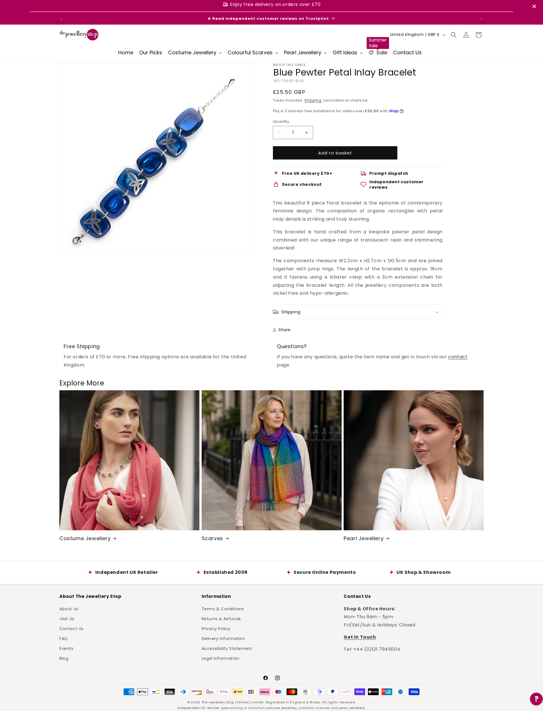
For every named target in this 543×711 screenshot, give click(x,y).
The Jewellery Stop (217, 702)
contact (457, 357)
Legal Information (220, 658)
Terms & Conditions (223, 608)
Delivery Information (223, 638)
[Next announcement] (481, 19)
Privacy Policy (216, 628)
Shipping (313, 100)
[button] (453, 35)
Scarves (212, 538)
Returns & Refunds (221, 618)
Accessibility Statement (227, 648)
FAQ (63, 638)
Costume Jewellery (85, 538)
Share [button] (285, 330)
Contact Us (71, 628)
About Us (68, 608)
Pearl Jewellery (363, 538)
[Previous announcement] (61, 19)
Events (66, 648)
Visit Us (66, 618)
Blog (63, 658)
